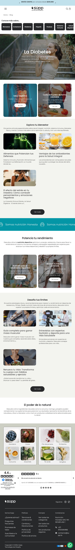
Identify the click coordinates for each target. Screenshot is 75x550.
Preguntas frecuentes (9, 522)
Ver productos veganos (44, 531)
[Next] (55, 3)
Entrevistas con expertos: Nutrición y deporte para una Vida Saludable (54, 333)
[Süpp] (37, 9)
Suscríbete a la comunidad (11, 534)
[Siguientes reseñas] (73, 478)
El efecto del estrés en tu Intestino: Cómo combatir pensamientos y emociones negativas (17, 194)
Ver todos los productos (43, 525)
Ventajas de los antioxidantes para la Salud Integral (54, 154)
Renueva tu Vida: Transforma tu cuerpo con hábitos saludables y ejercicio (18, 372)
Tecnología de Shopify (13, 547)
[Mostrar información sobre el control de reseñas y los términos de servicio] (15, 483)
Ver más (37, 62)
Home (5, 15)
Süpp (20, 545)
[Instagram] (65, 502)
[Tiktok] (69, 502)
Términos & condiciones (27, 518)
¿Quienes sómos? (12, 517)
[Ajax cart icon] (70, 9)
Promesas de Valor (10, 528)
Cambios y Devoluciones (27, 525)
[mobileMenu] (5, 9)
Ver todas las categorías (43, 518)
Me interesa (20, 277)
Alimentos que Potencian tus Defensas (18, 154)
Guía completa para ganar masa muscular (17, 331)
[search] (67, 9)
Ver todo (37, 212)
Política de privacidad (26, 531)
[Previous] (19, 3)
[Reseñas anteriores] (18, 478)
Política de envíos (29, 536)
